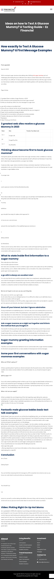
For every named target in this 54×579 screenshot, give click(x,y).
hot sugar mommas (38, 75)
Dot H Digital (34, 576)
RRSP (38, 545)
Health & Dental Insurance (25, 545)
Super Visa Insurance (24, 559)
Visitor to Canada (23, 557)
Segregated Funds (41, 549)
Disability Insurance (23, 549)
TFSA (38, 547)
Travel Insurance (23, 561)
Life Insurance (22, 543)
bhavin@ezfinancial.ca (35, 2)
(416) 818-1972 (19, 2)
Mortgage (39, 552)
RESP (38, 543)
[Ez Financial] (9, 10)
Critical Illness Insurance (25, 547)
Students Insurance (23, 564)
